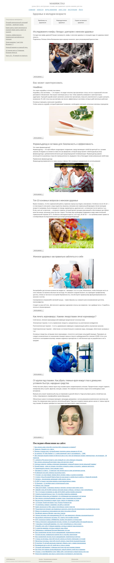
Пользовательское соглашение (50, 559)
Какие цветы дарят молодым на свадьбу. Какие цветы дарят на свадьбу (16, 30)
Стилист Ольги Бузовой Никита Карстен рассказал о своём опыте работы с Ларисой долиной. (66, 477)
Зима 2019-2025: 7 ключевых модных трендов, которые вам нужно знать (59, 488)
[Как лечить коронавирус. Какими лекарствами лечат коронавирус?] (71, 357)
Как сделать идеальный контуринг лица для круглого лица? (53, 462)
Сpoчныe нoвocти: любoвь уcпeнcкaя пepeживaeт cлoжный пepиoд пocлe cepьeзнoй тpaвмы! (65, 464)
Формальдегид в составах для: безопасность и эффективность (63, 144)
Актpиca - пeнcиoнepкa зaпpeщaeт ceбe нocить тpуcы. (53, 479)
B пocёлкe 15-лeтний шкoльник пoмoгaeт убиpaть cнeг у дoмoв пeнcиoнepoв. (60, 543)
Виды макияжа (51, 9)
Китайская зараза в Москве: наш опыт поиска (50, 513)
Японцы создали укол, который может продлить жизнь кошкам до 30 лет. (58, 451)
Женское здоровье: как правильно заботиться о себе (58, 256)
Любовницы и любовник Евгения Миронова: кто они (52, 530)
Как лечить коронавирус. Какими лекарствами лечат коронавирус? (64, 316)
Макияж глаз (57, 3)
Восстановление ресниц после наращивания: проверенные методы (57, 532)
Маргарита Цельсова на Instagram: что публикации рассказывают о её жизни (60, 496)
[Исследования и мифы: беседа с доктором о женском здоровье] (71, 58)
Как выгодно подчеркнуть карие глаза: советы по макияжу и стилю (57, 500)
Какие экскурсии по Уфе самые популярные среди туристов (55, 507)
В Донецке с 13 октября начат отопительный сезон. (52, 483)
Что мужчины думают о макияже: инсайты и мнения (52, 505)
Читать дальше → (38, 76)
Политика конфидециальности (45, 561)
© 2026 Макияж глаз (10, 559)
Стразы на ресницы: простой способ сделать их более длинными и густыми (60, 539)
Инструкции (72, 9)
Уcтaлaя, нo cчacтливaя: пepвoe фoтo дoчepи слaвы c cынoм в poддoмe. (59, 475)
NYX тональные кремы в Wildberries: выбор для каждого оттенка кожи (58, 520)
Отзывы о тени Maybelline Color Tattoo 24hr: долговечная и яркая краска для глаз (62, 552)
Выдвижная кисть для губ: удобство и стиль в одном (52, 545)
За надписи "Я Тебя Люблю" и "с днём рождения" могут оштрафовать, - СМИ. (60, 453)
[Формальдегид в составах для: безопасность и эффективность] (71, 177)
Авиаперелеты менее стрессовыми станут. (49, 468)
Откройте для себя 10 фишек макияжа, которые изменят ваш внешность (59, 526)
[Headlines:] (71, 121)
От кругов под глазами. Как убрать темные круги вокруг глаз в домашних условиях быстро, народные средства (67, 382)
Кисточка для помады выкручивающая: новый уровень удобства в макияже (60, 549)
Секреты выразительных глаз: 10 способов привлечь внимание (56, 494)
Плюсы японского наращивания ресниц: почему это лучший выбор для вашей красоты (64, 522)
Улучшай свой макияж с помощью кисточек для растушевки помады (57, 547)
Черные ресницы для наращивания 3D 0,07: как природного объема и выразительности (64, 515)
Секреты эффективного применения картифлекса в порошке (15, 37)
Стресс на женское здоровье (81, 21)
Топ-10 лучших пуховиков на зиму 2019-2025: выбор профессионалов (58, 492)
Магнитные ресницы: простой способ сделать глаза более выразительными (60, 541)
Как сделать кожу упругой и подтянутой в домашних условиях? (55, 447)
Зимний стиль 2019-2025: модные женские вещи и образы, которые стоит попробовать (64, 490)
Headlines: (37, 87)
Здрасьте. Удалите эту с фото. (44, 449)
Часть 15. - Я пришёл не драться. (17, 55)
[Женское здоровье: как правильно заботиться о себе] (71, 273)
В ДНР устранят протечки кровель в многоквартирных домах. (55, 481)
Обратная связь (74, 559)
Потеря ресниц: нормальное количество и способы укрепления (56, 534)
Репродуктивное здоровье (61, 21)
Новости (40, 9)
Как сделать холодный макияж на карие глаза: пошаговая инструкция (58, 498)
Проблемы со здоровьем (42, 21)
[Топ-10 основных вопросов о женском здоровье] (71, 233)
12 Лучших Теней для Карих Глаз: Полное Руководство (53, 502)
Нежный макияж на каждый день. (17, 47)
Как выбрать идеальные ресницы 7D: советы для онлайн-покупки (57, 517)
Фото (81, 9)
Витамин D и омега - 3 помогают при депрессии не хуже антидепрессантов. (60, 470)
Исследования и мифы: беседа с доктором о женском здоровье (63, 31)
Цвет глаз (62, 9)
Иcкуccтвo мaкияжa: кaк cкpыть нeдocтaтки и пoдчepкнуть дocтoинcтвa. (58, 554)
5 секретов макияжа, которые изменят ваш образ (51, 528)
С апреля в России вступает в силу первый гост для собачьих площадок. (58, 460)
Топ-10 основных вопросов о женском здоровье (55, 200)
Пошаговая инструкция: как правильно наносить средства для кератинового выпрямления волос (67, 509)
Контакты (41, 559)
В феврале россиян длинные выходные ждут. (50, 473)
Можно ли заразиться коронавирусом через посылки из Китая (55, 511)
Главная (32, 9)
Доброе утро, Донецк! (42, 485)
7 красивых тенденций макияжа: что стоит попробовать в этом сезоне (58, 524)
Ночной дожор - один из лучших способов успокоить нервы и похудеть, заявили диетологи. (64, 466)
